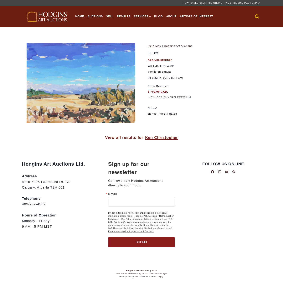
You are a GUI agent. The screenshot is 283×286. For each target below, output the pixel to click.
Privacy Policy (126, 277)
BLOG (158, 16)
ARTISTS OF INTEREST (196, 16)
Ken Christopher (160, 59)
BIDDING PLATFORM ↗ (247, 3)
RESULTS (123, 16)
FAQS (228, 3)
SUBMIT (141, 242)
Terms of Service (148, 277)
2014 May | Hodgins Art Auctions (170, 45)
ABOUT (171, 16)
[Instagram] (220, 172)
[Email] (227, 172)
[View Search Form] (257, 17)
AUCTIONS (95, 16)
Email (112, 193)
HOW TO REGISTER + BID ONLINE (202, 3)
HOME (79, 16)
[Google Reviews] (234, 172)
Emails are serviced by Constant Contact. (131, 231)
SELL (110, 16)
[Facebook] (213, 172)
